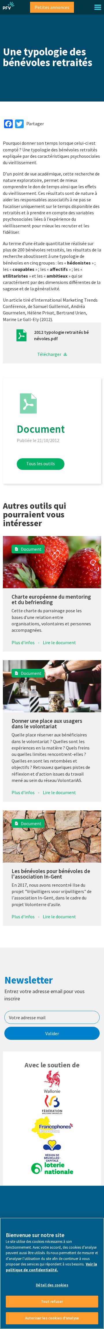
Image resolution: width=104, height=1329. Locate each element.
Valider (52, 1033)
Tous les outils (40, 463)
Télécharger (49, 354)
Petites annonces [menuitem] (52, 7)
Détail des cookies (52, 1285)
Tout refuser (52, 1301)
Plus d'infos (23, 642)
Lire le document (59, 642)
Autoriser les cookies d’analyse (52, 1318)
